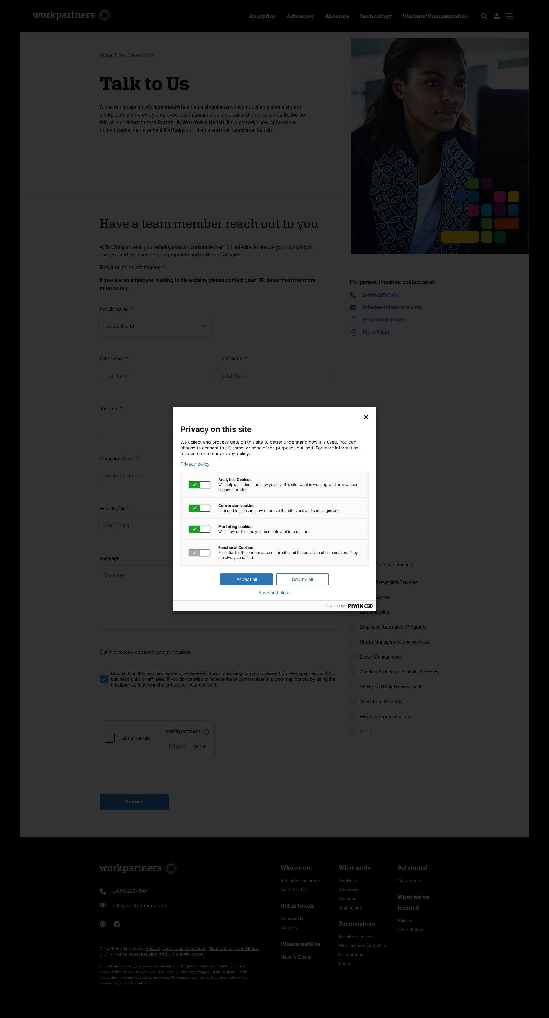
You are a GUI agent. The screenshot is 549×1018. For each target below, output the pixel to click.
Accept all (246, 579)
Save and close (274, 592)
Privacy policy (195, 464)
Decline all (302, 579)
